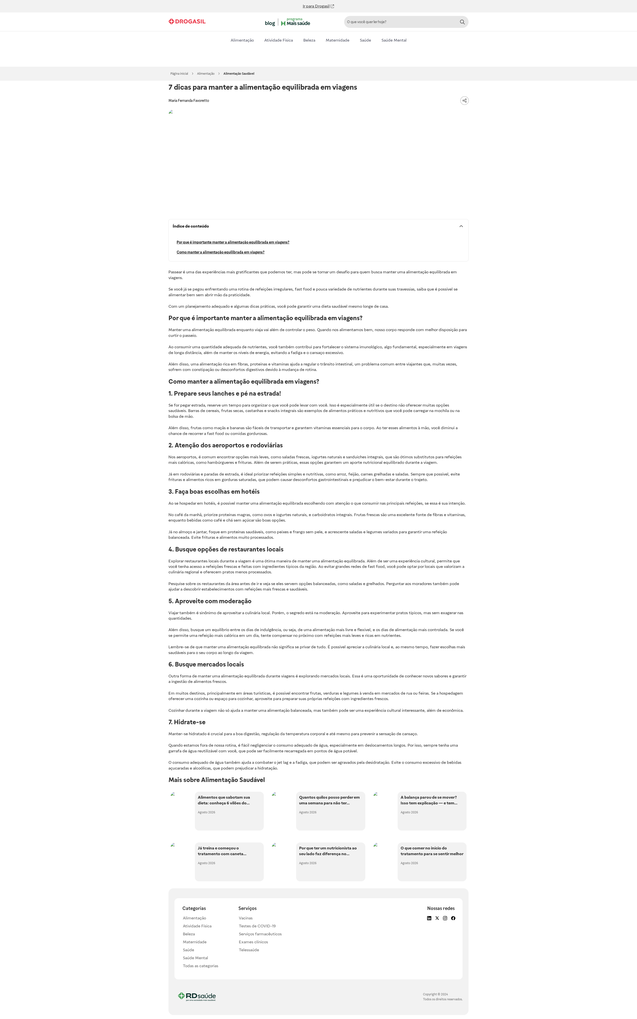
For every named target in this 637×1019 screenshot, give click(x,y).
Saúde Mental (394, 40)
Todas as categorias (200, 965)
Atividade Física (278, 40)
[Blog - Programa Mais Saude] (288, 22)
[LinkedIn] (429, 918)
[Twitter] (437, 918)
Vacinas (246, 918)
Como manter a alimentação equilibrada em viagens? (221, 252)
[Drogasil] (187, 21)
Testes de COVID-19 (257, 926)
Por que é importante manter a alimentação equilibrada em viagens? (233, 242)
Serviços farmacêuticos (260, 934)
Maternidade (337, 40)
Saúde (365, 40)
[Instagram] (445, 918)
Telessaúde (249, 950)
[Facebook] (453, 918)
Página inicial (179, 73)
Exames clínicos (253, 942)
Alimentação (242, 40)
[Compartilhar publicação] (465, 101)
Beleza (309, 40)
